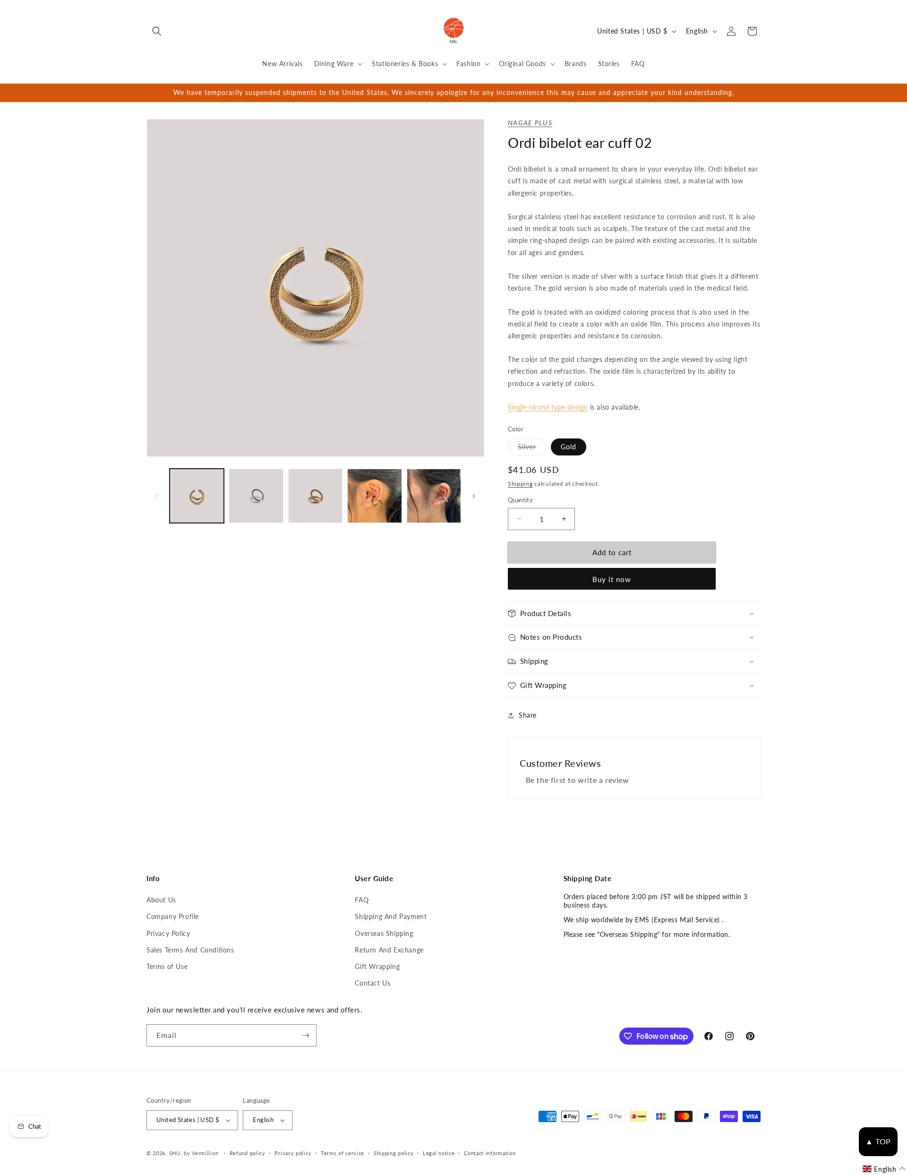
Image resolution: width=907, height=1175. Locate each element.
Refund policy (247, 1153)
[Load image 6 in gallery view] (434, 496)
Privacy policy (292, 1153)
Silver (532, 448)
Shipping (520, 483)
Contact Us (372, 983)
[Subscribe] (305, 1035)
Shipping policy (394, 1153)
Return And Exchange (389, 950)
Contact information (489, 1153)
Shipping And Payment (391, 916)
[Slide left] (156, 496)
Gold (568, 447)
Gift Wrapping (377, 966)
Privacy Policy (168, 933)
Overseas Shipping (384, 933)
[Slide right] (473, 496)
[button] (156, 31)
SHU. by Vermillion (194, 1153)
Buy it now (611, 579)
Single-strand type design (548, 407)
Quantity (520, 500)
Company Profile (172, 916)
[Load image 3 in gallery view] (256, 496)
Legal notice (438, 1153)
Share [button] (528, 715)
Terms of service (342, 1153)
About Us (161, 900)
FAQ (361, 900)
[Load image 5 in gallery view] (374, 496)
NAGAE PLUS (530, 123)
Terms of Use (167, 966)
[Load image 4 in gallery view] (315, 496)
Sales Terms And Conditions (190, 950)
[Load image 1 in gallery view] (197, 496)
